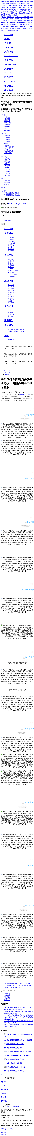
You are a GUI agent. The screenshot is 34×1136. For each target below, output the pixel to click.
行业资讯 (7, 998)
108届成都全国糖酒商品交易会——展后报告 (18, 1040)
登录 (5, 220)
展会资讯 (7, 372)
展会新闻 (7, 374)
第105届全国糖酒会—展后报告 (14, 1071)
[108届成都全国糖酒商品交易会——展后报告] (18, 1036)
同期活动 (7, 1000)
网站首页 (8, 228)
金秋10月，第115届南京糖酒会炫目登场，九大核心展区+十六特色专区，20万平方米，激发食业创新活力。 (18, 1017)
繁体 (2, 224)
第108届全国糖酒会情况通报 (13, 1048)
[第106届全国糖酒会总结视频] (14, 1059)
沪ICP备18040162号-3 (7, 1129)
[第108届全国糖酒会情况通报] (14, 1044)
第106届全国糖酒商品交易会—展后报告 (17, 1055)
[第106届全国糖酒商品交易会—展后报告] (17, 1051)
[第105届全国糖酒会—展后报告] (14, 1067)
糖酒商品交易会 (24, 394)
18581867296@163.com (17, 204)
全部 (9, 310)
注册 (9, 220)
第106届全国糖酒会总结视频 (13, 1063)
